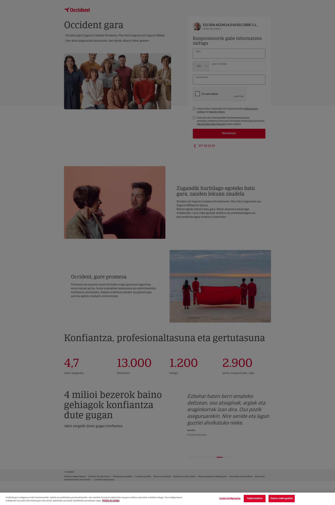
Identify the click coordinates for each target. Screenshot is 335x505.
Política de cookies (110, 501)
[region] (167, 499)
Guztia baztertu (255, 498)
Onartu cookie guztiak (281, 498)
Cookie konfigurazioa (229, 498)
